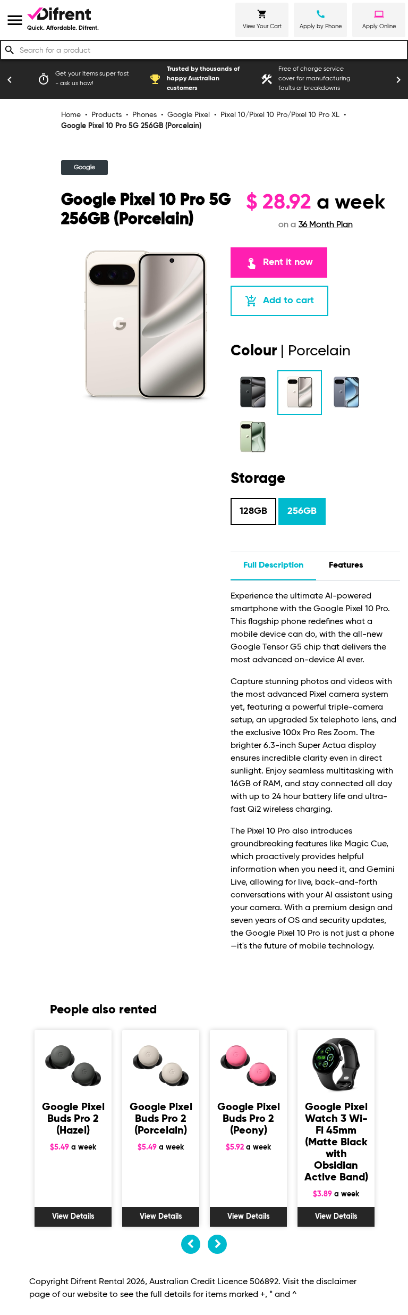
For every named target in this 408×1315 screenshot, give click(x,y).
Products (106, 115)
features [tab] (346, 565)
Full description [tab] (273, 565)
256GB (302, 511)
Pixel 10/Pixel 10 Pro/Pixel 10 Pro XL (279, 115)
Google (84, 167)
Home (71, 115)
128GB (253, 511)
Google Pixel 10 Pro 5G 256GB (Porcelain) (131, 126)
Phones (144, 115)
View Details (73, 1216)
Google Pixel (188, 115)
